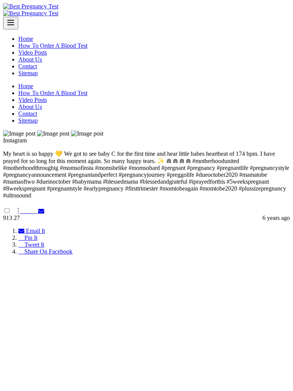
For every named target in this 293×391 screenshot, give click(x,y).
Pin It (30, 237)
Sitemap (28, 73)
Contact (27, 66)
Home (25, 39)
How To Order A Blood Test (52, 45)
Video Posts (32, 52)
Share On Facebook (47, 251)
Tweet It (33, 244)
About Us (30, 59)
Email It (34, 231)
